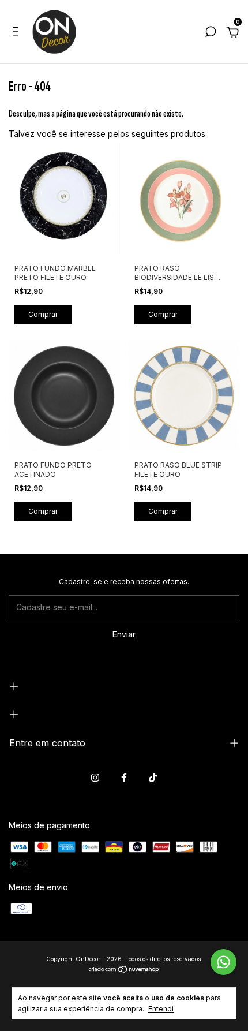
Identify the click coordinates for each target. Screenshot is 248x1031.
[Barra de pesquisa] (210, 33)
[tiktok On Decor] (152, 777)
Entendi (161, 1008)
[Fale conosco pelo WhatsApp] (223, 962)
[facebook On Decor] (124, 777)
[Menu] (18, 33)
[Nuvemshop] (124, 970)
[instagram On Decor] (95, 777)
